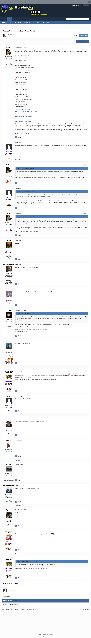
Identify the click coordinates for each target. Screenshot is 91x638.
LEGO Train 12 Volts (8, 531)
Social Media (29, 19)
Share (76, 35)
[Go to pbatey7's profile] (9, 469)
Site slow (44, 1)
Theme (40, 634)
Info (24, 19)
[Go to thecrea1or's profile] (9, 424)
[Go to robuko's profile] (9, 346)
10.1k (9, 547)
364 (9, 500)
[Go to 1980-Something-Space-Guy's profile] (9, 377)
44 (9, 478)
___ (9, 142)
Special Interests (40, 22)
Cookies (51, 634)
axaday (9, 396)
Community (48, 22)
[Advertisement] (45, 623)
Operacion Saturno (8, 485)
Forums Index (4, 22)
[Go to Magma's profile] (9, 315)
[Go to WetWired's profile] (4, 35)
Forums (9, 19)
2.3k (9, 355)
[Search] (87, 19)
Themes (20, 22)
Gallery (19, 19)
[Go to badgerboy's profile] (9, 445)
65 (9, 410)
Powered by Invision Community (45, 636)
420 (9, 61)
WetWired (10, 34)
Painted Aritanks (18, 121)
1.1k (9, 255)
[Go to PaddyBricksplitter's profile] (9, 269)
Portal (4, 19)
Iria (8, 289)
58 (9, 324)
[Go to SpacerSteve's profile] (9, 245)
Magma (8, 310)
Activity (14, 19)
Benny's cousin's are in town (21, 111)
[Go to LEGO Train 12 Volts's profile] (9, 537)
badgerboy (9, 440)
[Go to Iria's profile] (9, 294)
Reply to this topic (82, 41)
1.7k (9, 157)
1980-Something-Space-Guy (8, 371)
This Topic (82, 19)
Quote (19, 137)
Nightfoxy (8, 510)
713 (9, 279)
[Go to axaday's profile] (9, 401)
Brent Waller (22, 57)
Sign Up (86, 5)
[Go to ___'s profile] (9, 147)
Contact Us (45, 634)
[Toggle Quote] (17, 168)
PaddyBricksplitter (8, 264)
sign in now (30, 584)
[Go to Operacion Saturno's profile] (9, 490)
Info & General (12, 22)
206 (9, 454)
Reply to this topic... (14, 590)
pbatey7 (8, 464)
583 (9, 303)
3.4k (9, 387)
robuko (9, 341)
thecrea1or (9, 419)
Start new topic (70, 41)
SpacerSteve (8, 240)
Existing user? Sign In (76, 5)
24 (9, 433)
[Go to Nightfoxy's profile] (9, 515)
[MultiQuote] (16, 137)
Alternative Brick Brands (29, 22)
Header (16, 57)
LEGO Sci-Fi (16, 36)
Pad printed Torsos (19, 116)
